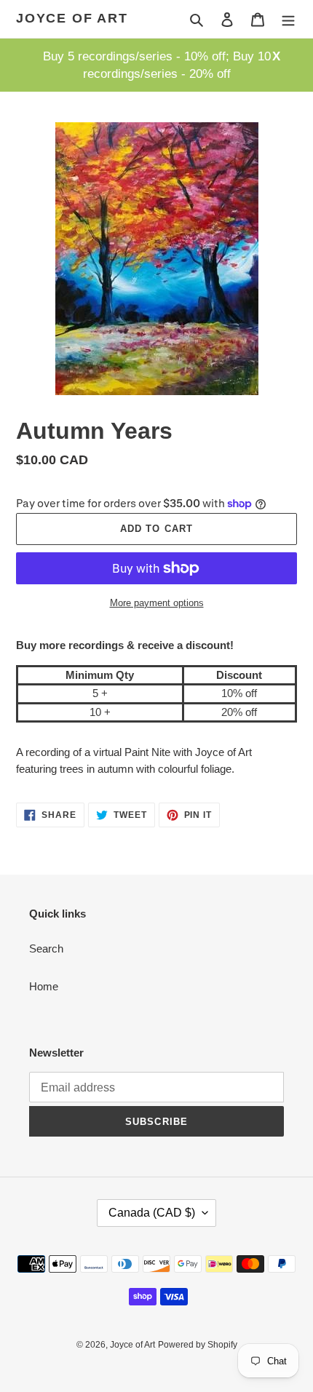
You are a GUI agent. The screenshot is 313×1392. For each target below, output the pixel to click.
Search (46, 948)
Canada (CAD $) (151, 1212)
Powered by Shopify (197, 1345)
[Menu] (288, 19)
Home (43, 986)
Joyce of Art (72, 18)
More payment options (157, 602)
